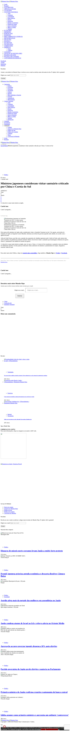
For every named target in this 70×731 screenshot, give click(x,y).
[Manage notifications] (4, 726)
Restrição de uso (4, 262)
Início (2, 145)
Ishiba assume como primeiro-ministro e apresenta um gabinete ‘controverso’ (35, 715)
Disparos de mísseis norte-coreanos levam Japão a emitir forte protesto (32, 551)
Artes (9, 13)
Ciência (10, 92)
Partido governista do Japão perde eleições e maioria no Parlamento (31, 669)
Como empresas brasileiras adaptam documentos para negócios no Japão (19, 396)
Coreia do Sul (8, 303)
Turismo (10, 29)
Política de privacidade (51, 729)
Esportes (10, 96)
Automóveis (11, 98)
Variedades (10, 372)
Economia (10, 87)
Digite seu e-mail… (20, 290)
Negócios (10, 89)
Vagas (9, 49)
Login (5, 4)
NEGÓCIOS (7, 39)
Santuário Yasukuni (9, 304)
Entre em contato (8, 507)
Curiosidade (11, 16)
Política (10, 86)
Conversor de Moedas (13, 136)
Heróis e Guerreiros (13, 22)
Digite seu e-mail (5, 75)
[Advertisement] (35, 159)
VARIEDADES (8, 45)
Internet (10, 93)
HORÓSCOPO (8, 33)
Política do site (11, 130)
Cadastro (10, 50)
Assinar (3, 78)
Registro (6, 6)
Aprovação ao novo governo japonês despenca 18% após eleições (29, 646)
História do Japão (12, 24)
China (5, 301)
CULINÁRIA (8, 10)
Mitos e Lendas (12, 27)
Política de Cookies (13, 132)
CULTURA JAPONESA (11, 12)
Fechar (43, 729)
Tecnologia (10, 416)
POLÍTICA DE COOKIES (11, 56)
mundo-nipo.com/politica (30, 253)
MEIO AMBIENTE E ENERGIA (13, 36)
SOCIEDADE (8, 42)
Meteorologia (11, 99)
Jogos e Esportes (12, 26)
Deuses (9, 19)
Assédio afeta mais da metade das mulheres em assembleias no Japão (31, 600)
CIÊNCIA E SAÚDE (10, 9)
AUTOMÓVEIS (8, 7)
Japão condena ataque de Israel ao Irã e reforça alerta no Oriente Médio (32, 623)
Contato (10, 127)
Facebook (64, 253)
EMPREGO (7, 47)
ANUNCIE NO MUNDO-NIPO (13, 53)
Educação (10, 21)
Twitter (58, 253)
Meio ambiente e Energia (14, 95)
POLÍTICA (7, 41)
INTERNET (7, 35)
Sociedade (10, 90)
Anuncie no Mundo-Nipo (14, 129)
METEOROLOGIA (9, 38)
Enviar (3, 526)
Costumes (10, 15)
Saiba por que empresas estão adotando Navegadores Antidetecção (18, 419)
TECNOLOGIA (8, 44)
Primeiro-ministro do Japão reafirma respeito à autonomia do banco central (34, 692)
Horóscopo (10, 119)
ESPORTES (7, 32)
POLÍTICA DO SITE (10, 55)
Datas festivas (11, 18)
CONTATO (7, 52)
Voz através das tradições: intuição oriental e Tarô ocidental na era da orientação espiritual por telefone (25, 375)
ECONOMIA (8, 30)
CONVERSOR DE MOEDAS (12, 58)
